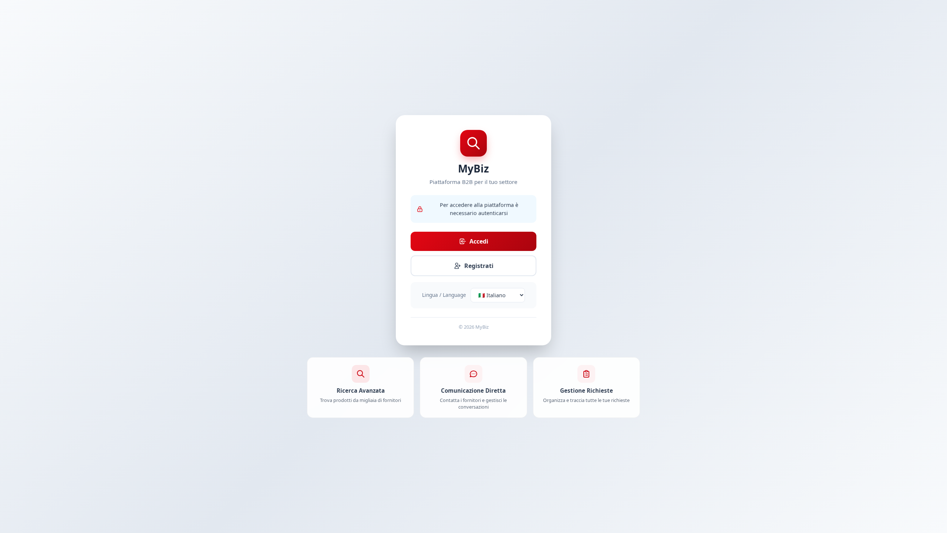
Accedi (478, 241)
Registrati (478, 266)
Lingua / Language (444, 294)
